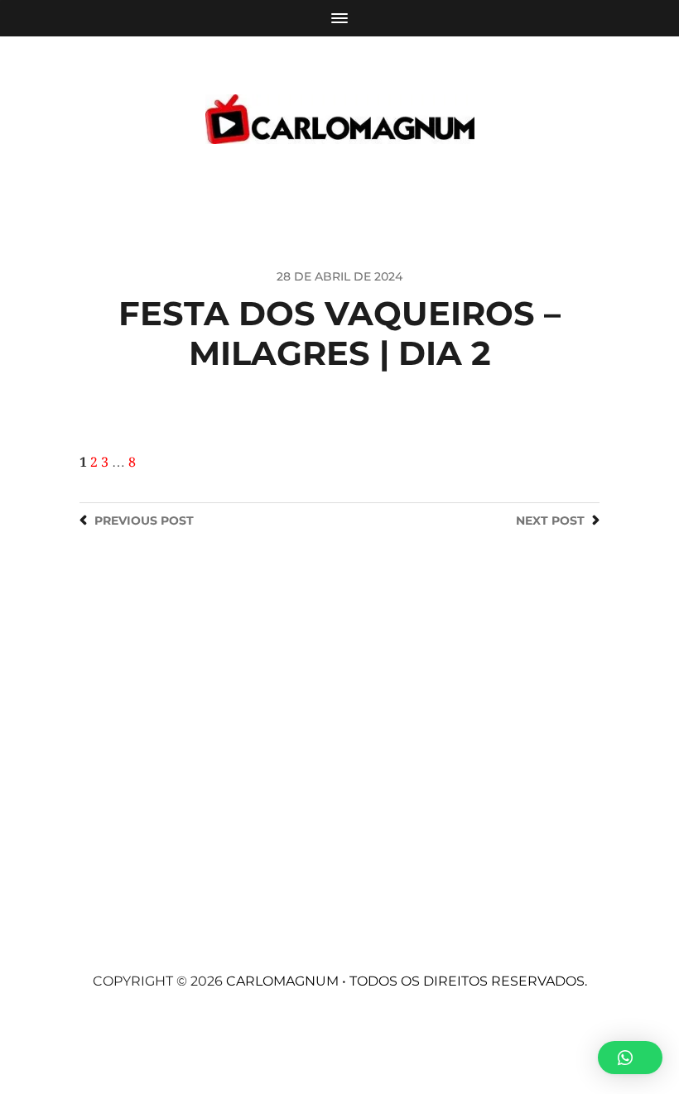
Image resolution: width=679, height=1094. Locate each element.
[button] (630, 1057)
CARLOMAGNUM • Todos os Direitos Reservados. (406, 981)
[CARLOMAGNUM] (339, 119)
